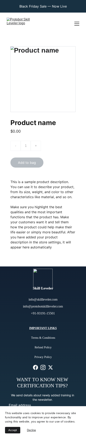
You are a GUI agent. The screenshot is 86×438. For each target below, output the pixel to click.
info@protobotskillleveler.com (43, 306)
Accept (12, 430)
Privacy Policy (43, 357)
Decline (31, 430)
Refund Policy (43, 347)
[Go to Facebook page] (35, 367)
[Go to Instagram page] (43, 367)
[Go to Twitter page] (50, 367)
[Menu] (76, 24)
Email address (20, 405)
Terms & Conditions (43, 337)
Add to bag (27, 162)
